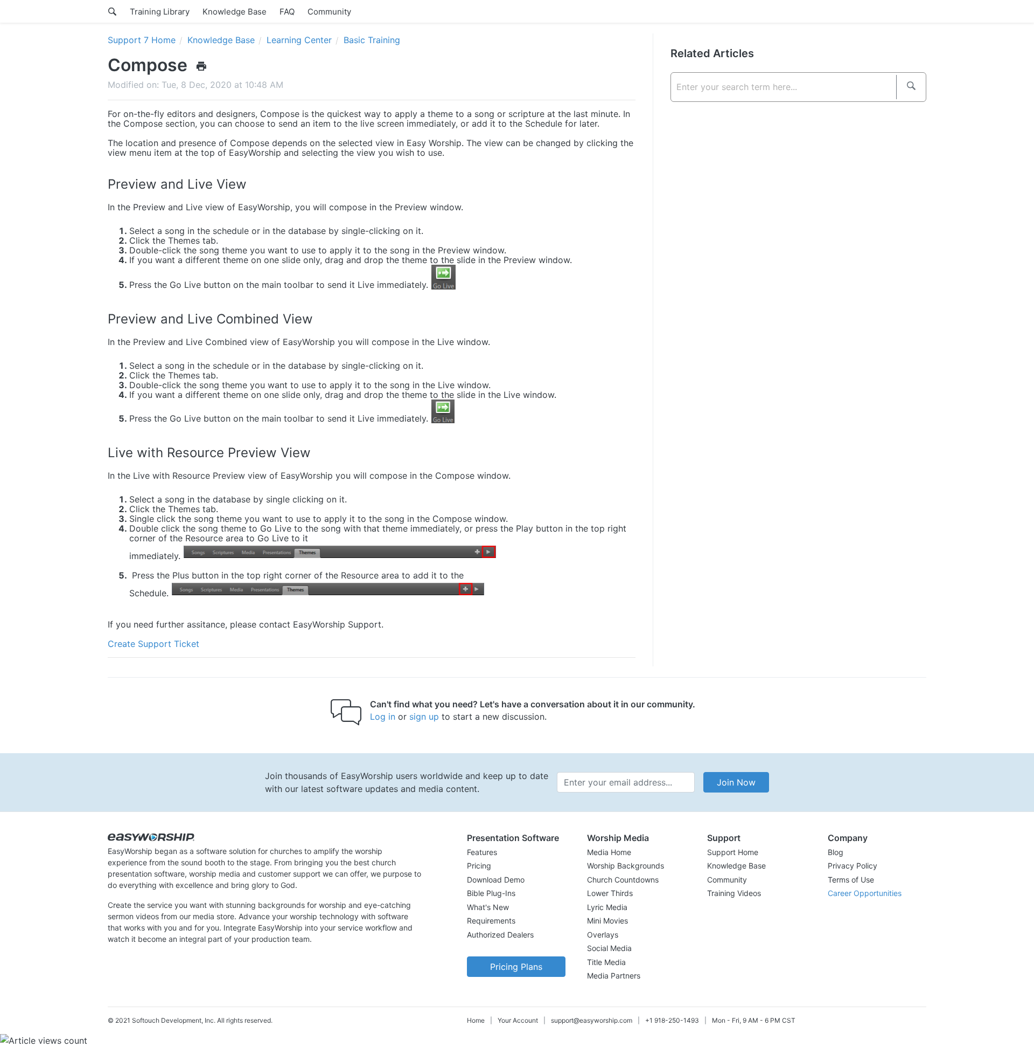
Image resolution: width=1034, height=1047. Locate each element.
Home (476, 1020)
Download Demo (496, 879)
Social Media (609, 948)
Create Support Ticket (153, 643)
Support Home (732, 852)
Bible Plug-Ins (491, 893)
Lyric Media (607, 907)
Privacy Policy (852, 865)
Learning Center (299, 40)
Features (482, 852)
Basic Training (372, 40)
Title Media (606, 962)
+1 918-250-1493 (672, 1020)
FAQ (287, 11)
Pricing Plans (516, 966)
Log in (382, 716)
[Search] (911, 87)
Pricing (479, 865)
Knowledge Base (234, 11)
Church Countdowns (623, 879)
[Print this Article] (201, 66)
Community (329, 11)
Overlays (602, 934)
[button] (516, 838)
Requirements (491, 920)
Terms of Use (851, 879)
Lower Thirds (610, 893)
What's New (488, 907)
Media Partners (613, 975)
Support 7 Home (142, 40)
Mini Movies (607, 920)
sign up (424, 716)
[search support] (112, 11)
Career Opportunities (865, 893)
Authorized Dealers (500, 934)
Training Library (160, 11)
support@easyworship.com (591, 1020)
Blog (835, 852)
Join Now (736, 782)
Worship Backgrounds (625, 865)
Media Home (609, 852)
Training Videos (734, 893)
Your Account (518, 1020)
